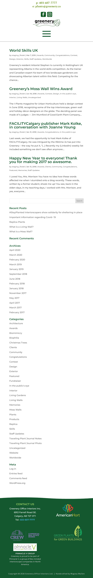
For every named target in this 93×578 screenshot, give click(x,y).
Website (13, 453)
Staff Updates (35, 59)
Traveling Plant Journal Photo (25, 443)
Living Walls (22, 97)
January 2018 (16, 288)
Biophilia (14, 338)
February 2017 (17, 312)
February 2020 (17, 259)
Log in (12, 468)
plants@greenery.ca (48, 6)
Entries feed (15, 473)
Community (49, 55)
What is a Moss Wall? (20, 231)
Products (14, 419)
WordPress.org (17, 483)
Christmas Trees (18, 342)
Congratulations (63, 55)
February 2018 (17, 283)
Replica (13, 424)
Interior (12, 97)
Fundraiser (15, 381)
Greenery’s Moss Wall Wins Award (41, 89)
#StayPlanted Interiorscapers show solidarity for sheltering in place (45, 212)
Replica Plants (17, 222)
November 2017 (17, 293)
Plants (12, 414)
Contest (73, 55)
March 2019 (15, 264)
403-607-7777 (48, 3)
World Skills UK (23, 50)
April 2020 (14, 250)
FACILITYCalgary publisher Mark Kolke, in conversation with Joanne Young (45, 125)
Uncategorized (34, 97)
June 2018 (14, 279)
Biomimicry (15, 333)
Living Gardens (17, 395)
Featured (13, 170)
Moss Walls (15, 409)
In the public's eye (68, 94)
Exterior (19, 59)
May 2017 (14, 298)
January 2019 (16, 269)
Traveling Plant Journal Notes (25, 438)
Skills (26, 59)
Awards (40, 55)
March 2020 (15, 255)
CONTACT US (25, 504)
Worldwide (47, 59)
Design (12, 59)
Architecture (16, 323)
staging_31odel (18, 55)
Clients (48, 167)
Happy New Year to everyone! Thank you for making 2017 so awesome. (43, 160)
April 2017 (14, 303)
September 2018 (18, 274)
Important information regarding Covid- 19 (32, 217)
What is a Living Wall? (21, 227)
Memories (22, 170)
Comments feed (18, 478)
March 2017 (15, 307)
